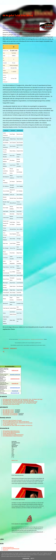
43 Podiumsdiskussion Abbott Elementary (13, 434)
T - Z (13, 457)
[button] (3, 19)
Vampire (14, 444)
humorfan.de (15, 383)
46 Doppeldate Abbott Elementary (11, 431)
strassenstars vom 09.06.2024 (10, 414)
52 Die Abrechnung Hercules (17, 475)
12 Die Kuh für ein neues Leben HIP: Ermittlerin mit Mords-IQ (17, 425)
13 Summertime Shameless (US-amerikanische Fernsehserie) (17, 423)
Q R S (13, 455)
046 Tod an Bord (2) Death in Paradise (12, 420)
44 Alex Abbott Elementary (9, 433)
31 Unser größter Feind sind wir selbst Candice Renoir (16, 421)
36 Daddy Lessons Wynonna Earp (11, 404)
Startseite (14, 441)
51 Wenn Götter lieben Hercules (18, 499)
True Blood (6, 348)
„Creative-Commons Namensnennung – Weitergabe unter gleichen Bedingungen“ (31, 339)
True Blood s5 (13, 348)
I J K (13, 452)
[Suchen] (6, 1)
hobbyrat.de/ (15, 370)
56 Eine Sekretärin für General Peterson (20, 523)
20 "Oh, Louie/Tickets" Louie (10, 424)
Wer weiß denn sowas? (8, 409)
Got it (32, 558)
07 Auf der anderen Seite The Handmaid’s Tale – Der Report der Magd (20, 401)
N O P (13, 454)
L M (12, 453)
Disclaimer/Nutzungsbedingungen (11, 548)
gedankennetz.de (15, 378)
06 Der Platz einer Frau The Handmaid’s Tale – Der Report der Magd (19, 403)
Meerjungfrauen (16, 442)
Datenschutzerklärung (8, 547)
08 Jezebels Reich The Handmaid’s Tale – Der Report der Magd (18, 400)
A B (12, 448)
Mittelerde (14, 446)
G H (12, 450)
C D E (13, 449)
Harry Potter (15, 445)
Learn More (25, 558)
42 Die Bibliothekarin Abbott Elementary (12, 436)
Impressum (5, 550)
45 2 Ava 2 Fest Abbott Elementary (11, 432)
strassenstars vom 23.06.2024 (10, 413)
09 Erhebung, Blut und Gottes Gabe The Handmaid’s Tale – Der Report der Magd (22, 399)
